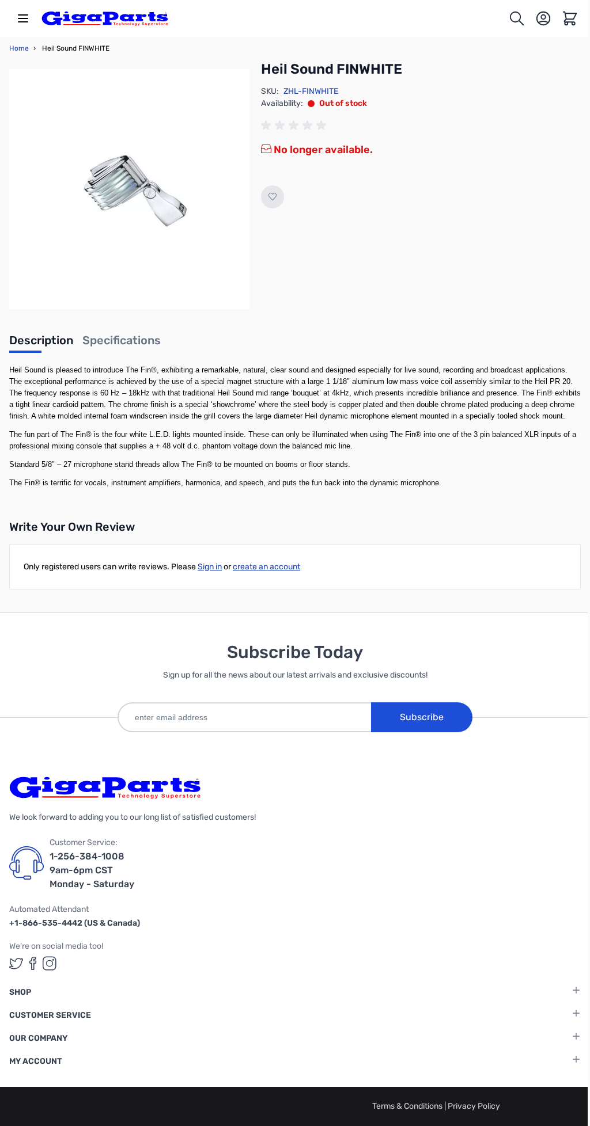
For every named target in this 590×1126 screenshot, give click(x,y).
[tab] (41, 343)
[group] (295, 125)
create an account (266, 567)
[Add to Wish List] (272, 196)
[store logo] (104, 18)
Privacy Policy (474, 1106)
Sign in (210, 567)
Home (19, 48)
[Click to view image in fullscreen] (129, 189)
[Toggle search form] (516, 18)
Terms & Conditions (408, 1106)
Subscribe (422, 717)
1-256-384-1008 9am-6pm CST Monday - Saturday (92, 870)
